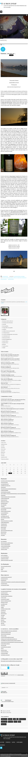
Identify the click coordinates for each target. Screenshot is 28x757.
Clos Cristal (12, 176)
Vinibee (2, 607)
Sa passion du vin (4, 500)
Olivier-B (3, 408)
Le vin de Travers (4, 583)
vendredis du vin (22, 719)
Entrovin (2, 519)
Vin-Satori (3, 615)
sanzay (7, 277)
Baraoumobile (3, 509)
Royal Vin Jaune (4, 650)
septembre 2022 (4, 457)
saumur (4, 277)
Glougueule (3, 495)
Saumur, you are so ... (8, 53)
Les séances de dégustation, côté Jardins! (10, 334)
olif (1, 419)
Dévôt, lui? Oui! (4, 383)
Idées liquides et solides (5, 517)
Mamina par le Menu (6, 337)
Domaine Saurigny (4, 578)
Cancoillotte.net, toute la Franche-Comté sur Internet (11, 640)
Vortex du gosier (4, 525)
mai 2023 (2, 455)
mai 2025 (2, 445)
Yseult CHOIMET (4, 403)
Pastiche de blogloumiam (7, 339)
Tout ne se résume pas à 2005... (8, 362)
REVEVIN (4, 344)
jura (17, 719)
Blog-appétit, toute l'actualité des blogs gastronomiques (11, 661)
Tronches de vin (5, 346)
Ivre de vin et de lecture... (6, 391)
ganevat (15, 721)
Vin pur (2, 648)
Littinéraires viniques (5, 501)
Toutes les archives (4, 459)
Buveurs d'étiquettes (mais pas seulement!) (9, 630)
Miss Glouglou (3, 504)
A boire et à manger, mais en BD (7, 560)
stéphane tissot (4, 719)
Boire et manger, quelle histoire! (7, 542)
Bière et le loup (3, 532)
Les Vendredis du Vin (5, 484)
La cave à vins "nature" (5, 599)
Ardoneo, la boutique (5, 594)
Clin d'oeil (4, 324)
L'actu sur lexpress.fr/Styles (7, 701)
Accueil (2, 742)
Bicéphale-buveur (4, 503)
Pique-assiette (3, 635)
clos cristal (11, 277)
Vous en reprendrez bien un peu (7, 530)
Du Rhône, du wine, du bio (5, 608)
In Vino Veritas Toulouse (5, 643)
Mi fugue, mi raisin (4, 602)
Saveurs (5, 701)
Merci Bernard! (4, 387)
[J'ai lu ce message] (26, 753)
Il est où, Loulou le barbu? (5, 544)
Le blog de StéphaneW (5, 498)
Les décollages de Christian (6, 508)
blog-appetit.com (4, 692)
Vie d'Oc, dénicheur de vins (6, 600)
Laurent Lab (3, 399)
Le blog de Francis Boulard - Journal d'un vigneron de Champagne (13, 581)
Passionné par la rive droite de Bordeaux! (8, 488)
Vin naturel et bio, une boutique (6, 596)
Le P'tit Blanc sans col (5, 516)
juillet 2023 (3, 452)
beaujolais (10, 719)
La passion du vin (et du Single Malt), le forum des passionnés (12, 642)
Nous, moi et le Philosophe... (7, 379)
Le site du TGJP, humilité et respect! (7, 637)
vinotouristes (4, 186)
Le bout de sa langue (4, 558)
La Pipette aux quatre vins (5, 485)
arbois (19, 721)
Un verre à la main (4, 482)
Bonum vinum (3, 527)
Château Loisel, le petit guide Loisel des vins (9, 638)
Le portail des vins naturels (6, 646)
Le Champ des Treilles (5, 585)
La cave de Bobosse (4, 512)
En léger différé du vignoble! (19, 276)
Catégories (19, 742)
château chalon (4, 721)
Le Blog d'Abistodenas (5, 522)
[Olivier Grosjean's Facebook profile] (8, 683)
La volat (2, 616)
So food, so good (4, 549)
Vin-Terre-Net (3, 645)
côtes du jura (3, 724)
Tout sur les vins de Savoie (5, 634)
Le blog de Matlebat (4, 490)
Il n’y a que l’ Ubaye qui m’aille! (7, 371)
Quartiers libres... (5, 341)
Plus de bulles (3, 621)
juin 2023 (2, 453)
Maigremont (3, 487)
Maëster (2, 567)
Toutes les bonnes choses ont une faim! (8, 496)
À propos (8, 742)
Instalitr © (4, 329)
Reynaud (3, 411)
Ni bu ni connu (3, 533)
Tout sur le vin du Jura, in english (7, 520)
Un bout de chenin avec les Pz (6, 577)
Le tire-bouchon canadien (5, 492)
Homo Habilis (3, 528)
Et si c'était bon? (4, 541)
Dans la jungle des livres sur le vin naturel (10, 358)
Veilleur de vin (3, 618)
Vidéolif (3, 347)
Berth (2, 569)
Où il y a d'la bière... (4, 555)
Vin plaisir (3, 506)
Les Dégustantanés (6, 332)
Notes (13, 742)
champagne (10, 721)
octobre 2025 (3, 442)
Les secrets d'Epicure (5, 556)
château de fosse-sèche (17, 277)
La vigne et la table (4, 653)
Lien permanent (5, 276)
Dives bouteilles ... (5, 326)
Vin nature (3, 535)
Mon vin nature (4, 613)
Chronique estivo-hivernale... (7, 322)
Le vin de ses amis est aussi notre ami (8, 480)
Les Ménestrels (12, 144)
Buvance (2, 620)
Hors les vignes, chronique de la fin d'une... (10, 354)
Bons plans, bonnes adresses (7, 321)
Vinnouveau (3, 612)
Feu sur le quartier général (6, 566)
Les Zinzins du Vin (4, 592)
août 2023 (3, 450)
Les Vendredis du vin (6, 336)
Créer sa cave (3, 597)
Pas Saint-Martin (6, 214)
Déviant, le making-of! (6, 367)
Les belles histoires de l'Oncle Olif (8, 331)
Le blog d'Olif (10, 4)
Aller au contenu (4, 1)
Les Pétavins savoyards (5, 654)
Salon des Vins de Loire (7, 102)
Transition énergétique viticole (7, 375)
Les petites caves (4, 604)
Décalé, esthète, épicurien (6, 511)
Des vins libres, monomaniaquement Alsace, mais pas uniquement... (13, 493)
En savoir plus (8, 756)
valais (14, 719)
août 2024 (3, 447)
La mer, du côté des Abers (5, 546)
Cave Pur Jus (3, 610)
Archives (2, 745)
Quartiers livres (5, 342)
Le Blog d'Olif (3, 687)
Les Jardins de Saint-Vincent (6, 591)
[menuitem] (3, 742)
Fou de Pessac (3, 580)
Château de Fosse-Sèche (10, 201)
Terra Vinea (3, 624)
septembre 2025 (4, 444)
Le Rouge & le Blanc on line (6, 632)
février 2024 (3, 449)
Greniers (18, 131)
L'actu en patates (4, 571)
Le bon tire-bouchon (4, 651)
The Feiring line (4, 514)
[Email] (1, 12)
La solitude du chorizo (5, 547)
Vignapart (3, 605)
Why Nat (2, 623)
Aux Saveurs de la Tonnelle (17, 211)
